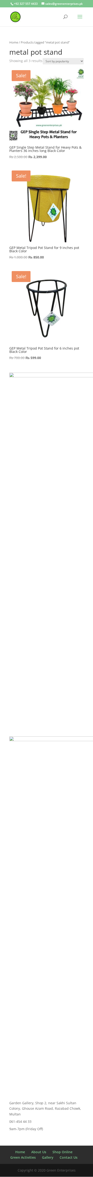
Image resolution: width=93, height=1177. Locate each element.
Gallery (47, 1157)
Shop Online (62, 1152)
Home (13, 42)
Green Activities (23, 1157)
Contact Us (69, 1157)
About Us (38, 1152)
